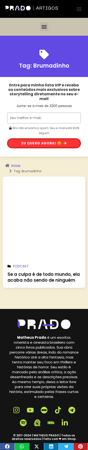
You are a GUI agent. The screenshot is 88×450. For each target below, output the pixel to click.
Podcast (21, 266)
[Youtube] (30, 410)
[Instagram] (16, 410)
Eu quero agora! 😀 (41, 143)
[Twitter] (36, 446)
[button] (79, 9)
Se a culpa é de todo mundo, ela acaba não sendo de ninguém (44, 277)
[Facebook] (7, 446)
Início (16, 165)
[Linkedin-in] (64, 422)
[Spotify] (23, 422)
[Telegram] (66, 446)
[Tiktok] (58, 410)
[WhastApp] (22, 446)
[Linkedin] (51, 446)
